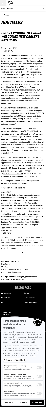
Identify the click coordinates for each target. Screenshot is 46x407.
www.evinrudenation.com (13, 174)
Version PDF (9, 51)
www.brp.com (6, 230)
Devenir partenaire (29, 298)
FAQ (2, 302)
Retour (6, 15)
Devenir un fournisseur (30, 302)
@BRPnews (6, 233)
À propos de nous (6, 293)
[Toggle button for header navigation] (3, 3)
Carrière (26, 293)
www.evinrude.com (19, 183)
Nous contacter (5, 298)
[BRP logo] (10, 3)
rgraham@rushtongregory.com (13, 272)
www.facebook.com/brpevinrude (24, 176)
